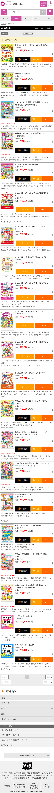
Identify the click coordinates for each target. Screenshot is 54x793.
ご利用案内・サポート (10, 735)
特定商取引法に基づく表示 (34, 786)
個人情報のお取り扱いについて (20, 786)
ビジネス (27, 19)
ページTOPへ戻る (27, 755)
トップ (5, 19)
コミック (38, 19)
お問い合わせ (6, 745)
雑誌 (48, 19)
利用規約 (7, 786)
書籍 (16, 19)
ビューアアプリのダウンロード (14, 740)
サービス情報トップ (9, 730)
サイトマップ (47, 786)
